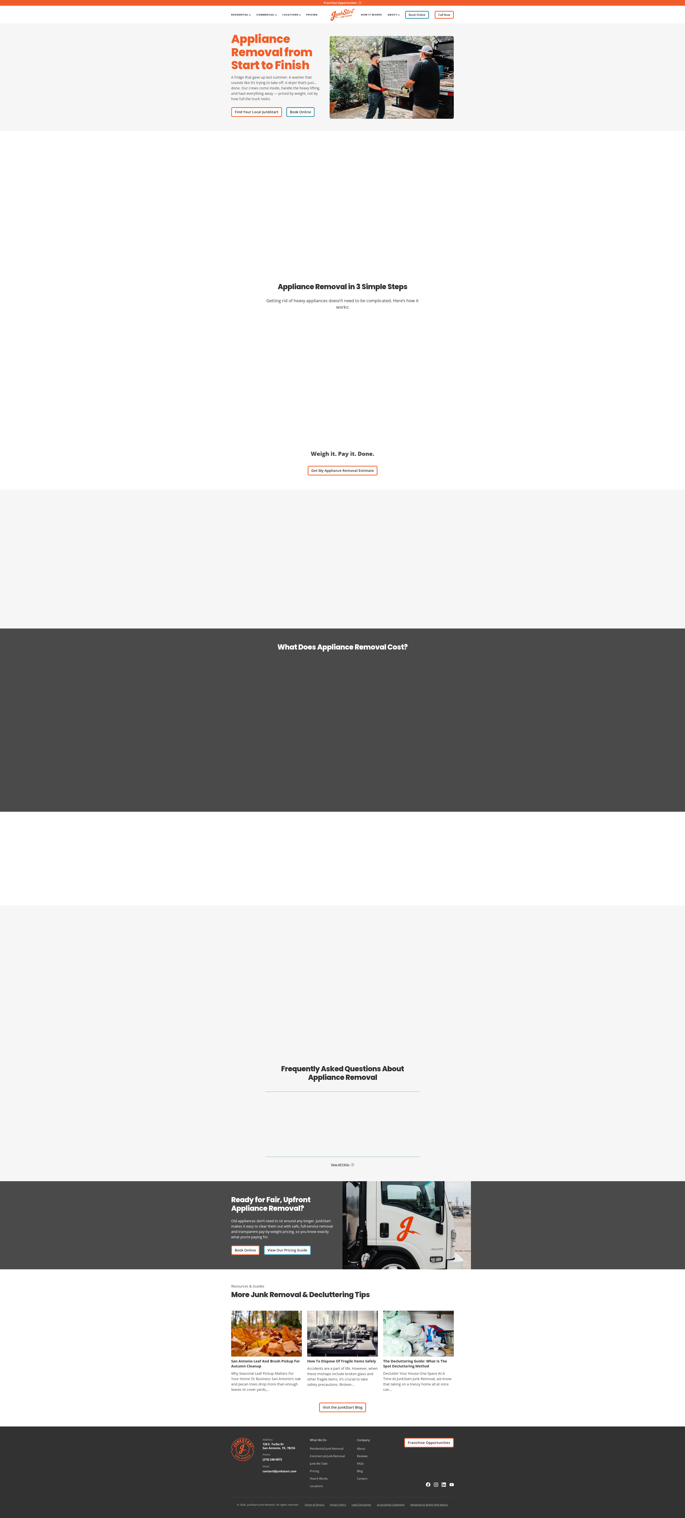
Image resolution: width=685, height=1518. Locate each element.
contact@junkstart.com (279, 1471)
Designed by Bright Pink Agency (429, 1504)
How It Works (371, 14)
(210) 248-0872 (272, 1459)
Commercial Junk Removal (327, 1456)
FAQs (360, 1464)
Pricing (312, 14)
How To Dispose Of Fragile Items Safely (341, 1361)
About (392, 14)
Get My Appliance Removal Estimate (342, 470)
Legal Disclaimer (361, 1504)
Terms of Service (314, 1504)
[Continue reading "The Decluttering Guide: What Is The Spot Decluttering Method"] (418, 1334)
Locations (290, 14)
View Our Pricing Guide (287, 1250)
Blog (360, 1471)
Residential (239, 14)
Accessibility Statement (391, 1504)
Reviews (362, 1456)
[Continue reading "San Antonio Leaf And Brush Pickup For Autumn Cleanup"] (266, 1334)
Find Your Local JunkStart (256, 112)
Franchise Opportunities (429, 1442)
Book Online (417, 15)
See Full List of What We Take (351, 612)
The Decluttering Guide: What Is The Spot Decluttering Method (415, 1364)
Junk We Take (319, 1464)
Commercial (265, 14)
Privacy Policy (338, 1504)
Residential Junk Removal (326, 1449)
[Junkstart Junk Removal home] (343, 15)
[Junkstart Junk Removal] (242, 1449)
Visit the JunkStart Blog (342, 1407)
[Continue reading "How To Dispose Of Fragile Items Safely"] (342, 1334)
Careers (362, 1479)
